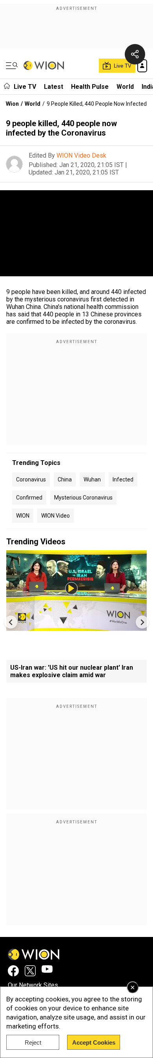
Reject (33, 1042)
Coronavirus (31, 479)
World (125, 86)
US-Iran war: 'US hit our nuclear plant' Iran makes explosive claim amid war (71, 671)
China (65, 479)
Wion (12, 104)
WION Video (55, 515)
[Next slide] (142, 621)
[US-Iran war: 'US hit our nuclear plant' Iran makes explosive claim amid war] (76, 627)
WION (22, 515)
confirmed (29, 497)
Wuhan (92, 479)
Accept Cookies (93, 1042)
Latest (53, 86)
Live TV (25, 86)
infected (123, 479)
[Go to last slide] (10, 621)
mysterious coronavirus (83, 497)
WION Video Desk (81, 155)
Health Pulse (90, 86)
